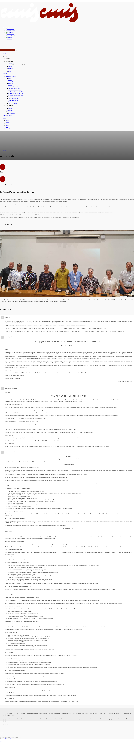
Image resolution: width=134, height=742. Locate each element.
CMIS (1, 172)
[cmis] (2, 166)
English (12, 32)
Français (13, 30)
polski (11, 37)
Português (9, 39)
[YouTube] (3, 43)
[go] (16, 50)
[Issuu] (3, 45)
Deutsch (13, 35)
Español (12, 34)
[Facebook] (3, 41)
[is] (2, 179)
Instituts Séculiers (6, 184)
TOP (1, 741)
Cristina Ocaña (8, 738)
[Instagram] (3, 47)
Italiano (12, 29)
